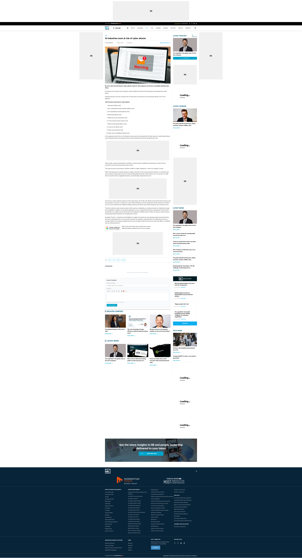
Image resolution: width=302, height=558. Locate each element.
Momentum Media (109, 545)
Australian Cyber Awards (134, 508)
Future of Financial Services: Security (159, 503)
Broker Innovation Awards (134, 531)
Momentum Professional (180, 527)
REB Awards (154, 519)
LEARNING (158, 28)
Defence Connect (109, 506)
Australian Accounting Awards (135, 496)
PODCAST (180, 28)
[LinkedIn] (181, 543)
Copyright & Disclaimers (169, 555)
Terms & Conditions (191, 555)
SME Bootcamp (154, 526)
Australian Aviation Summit (134, 503)
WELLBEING (140, 28)
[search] (196, 471)
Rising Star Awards (155, 522)
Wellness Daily (108, 529)
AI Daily (106, 497)
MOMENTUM (116, 24)
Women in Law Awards (179, 490)
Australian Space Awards (134, 519)
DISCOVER (173, 28)
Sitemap (130, 550)
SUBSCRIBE (155, 548)
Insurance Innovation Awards (158, 508)
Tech (106, 35)
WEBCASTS (188, 28)
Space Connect (108, 524)
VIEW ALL (185, 323)
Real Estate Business (109, 520)
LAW (152, 28)
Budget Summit (154, 490)
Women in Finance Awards (157, 529)
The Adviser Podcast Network (181, 514)
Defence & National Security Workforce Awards (162, 497)
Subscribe (177, 24)
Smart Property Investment (111, 522)
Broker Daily (108, 501)
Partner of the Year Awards (157, 515)
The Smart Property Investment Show (183, 521)
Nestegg (107, 515)
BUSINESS (165, 28)
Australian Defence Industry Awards (136, 512)
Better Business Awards (133, 526)
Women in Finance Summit (157, 531)
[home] (107, 28)
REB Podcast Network (179, 509)
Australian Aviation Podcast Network (182, 500)
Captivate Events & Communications (113, 548)
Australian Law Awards (133, 515)
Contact (130, 548)
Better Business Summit (133, 528)
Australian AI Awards (133, 499)
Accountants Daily (109, 492)
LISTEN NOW (186, 58)
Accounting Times (109, 494)
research (123, 260)
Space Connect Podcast (179, 512)
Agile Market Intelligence (111, 550)
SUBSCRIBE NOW (152, 454)
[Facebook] (175, 543)
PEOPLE (133, 28)
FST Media (107, 508)
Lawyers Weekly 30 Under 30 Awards (159, 510)
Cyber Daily (107, 504)
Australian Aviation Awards (134, 501)
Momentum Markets (110, 543)
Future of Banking (155, 499)
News (110, 260)
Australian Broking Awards (134, 505)
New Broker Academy (156, 513)
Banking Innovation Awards (134, 524)
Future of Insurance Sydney (157, 506)
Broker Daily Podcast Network (181, 502)
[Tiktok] (184, 543)
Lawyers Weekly (109, 513)
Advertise (130, 545)
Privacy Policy (181, 555)
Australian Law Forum (133, 517)
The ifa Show (177, 516)
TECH (147, 28)
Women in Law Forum (179, 492)
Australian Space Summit (134, 521)
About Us (130, 543)
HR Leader (107, 510)
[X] (178, 543)
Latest (118, 260)
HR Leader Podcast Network (180, 507)
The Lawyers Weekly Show (180, 518)
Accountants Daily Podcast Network (182, 498)
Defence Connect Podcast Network (182, 505)
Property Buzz (108, 517)
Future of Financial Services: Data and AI (160, 501)
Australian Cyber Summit (134, 510)
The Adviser (107, 526)
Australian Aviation (109, 499)
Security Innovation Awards (157, 524)
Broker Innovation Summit (134, 533)
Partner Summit (154, 517)
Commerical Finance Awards (157, 492)
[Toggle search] (195, 28)
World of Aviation (109, 531)
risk (114, 260)
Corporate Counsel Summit (157, 494)
